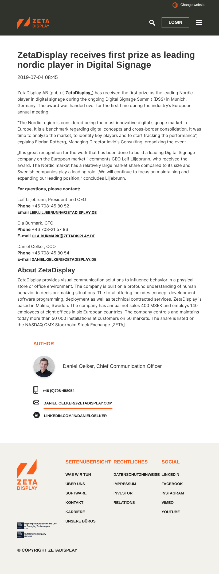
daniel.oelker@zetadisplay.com (78, 403)
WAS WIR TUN (78, 474)
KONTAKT (74, 502)
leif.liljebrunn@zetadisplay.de (63, 212)
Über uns (75, 484)
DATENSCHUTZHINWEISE (134, 474)
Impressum (125, 484)
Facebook (172, 484)
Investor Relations (124, 498)
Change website (193, 5)
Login (175, 22)
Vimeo (168, 502)
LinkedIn (170, 474)
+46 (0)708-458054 (58, 390)
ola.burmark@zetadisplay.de (63, 236)
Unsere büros (80, 521)
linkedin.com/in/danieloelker (75, 416)
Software (76, 493)
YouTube (171, 512)
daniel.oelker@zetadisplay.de (64, 259)
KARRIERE (75, 512)
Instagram (173, 493)
